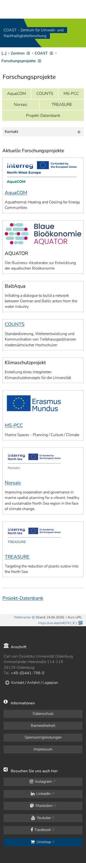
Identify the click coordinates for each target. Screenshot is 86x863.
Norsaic (20, 104)
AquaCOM (16, 93)
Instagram (43, 781)
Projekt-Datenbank (43, 115)
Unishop (43, 842)
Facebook (42, 829)
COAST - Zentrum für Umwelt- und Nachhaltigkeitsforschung (34, 32)
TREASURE (62, 104)
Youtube (43, 817)
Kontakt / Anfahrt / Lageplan (34, 682)
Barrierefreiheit (43, 725)
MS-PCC (71, 93)
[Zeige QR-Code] (80, 622)
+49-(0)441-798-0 (27, 673)
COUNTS (45, 93)
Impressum (43, 749)
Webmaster (22, 617)
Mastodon (44, 805)
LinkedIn (43, 793)
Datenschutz (43, 713)
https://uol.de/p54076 (54, 623)
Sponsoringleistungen (43, 737)
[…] (3, 53)
